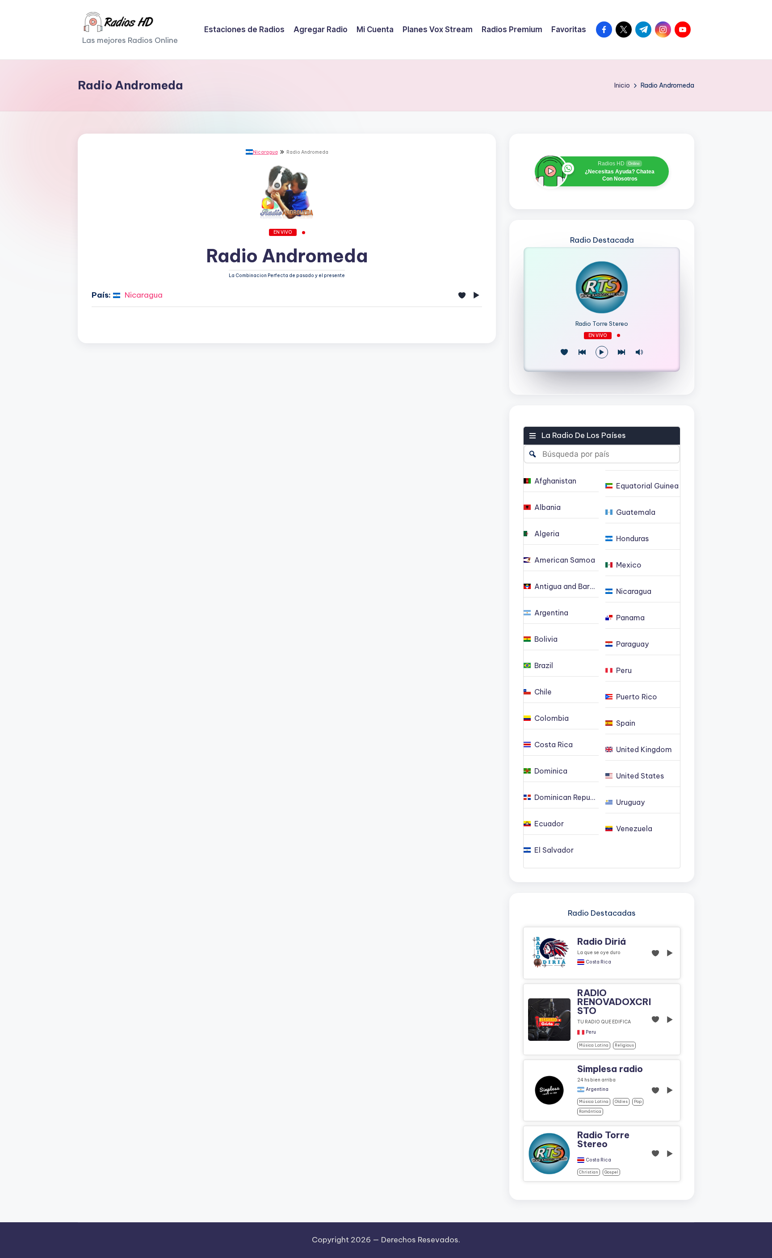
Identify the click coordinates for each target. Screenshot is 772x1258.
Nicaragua (265, 152)
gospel (611, 1172)
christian (588, 1172)
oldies (621, 1101)
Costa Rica (598, 962)
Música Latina (593, 1045)
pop (638, 1101)
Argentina (597, 1089)
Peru (591, 1032)
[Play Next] (621, 352)
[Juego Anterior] (582, 352)
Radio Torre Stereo (601, 324)
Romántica (590, 1111)
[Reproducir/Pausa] (602, 352)
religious (624, 1045)
